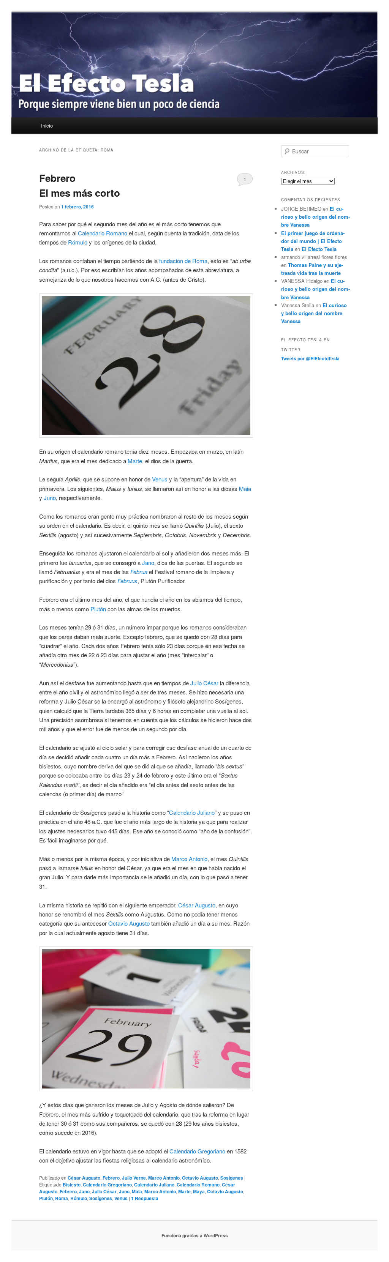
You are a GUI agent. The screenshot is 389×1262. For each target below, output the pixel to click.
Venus (160, 479)
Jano (148, 562)
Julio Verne (134, 1177)
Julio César (204, 683)
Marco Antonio (189, 859)
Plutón (98, 609)
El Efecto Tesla (319, 248)
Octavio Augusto (129, 923)
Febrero (111, 1177)
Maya (199, 1191)
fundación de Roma (183, 261)
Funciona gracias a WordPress (194, 1235)
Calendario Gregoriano (197, 1151)
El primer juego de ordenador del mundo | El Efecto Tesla (313, 240)
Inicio (47, 125)
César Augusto (196, 905)
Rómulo (77, 242)
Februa (138, 572)
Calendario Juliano (192, 812)
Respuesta (144, 1198)
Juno (50, 498)
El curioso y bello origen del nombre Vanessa (315, 216)
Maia (245, 488)
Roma (61, 1198)
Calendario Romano (102, 233)
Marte (135, 461)
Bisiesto (72, 1184)
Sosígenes (231, 1177)
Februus (127, 581)
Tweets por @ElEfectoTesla (310, 358)
